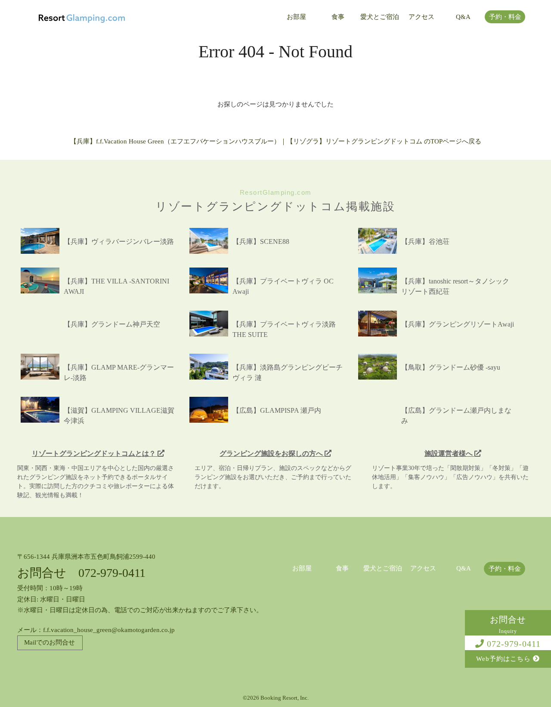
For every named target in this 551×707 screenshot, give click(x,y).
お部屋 (296, 17)
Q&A (463, 17)
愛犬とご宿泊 (379, 17)
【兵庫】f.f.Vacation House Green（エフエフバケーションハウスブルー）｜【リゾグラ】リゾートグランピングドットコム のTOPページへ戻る (275, 141)
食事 (337, 17)
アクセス (421, 17)
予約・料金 (505, 17)
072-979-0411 (512, 643)
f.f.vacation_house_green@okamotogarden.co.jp (109, 629)
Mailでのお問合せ (49, 642)
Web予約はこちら (504, 658)
